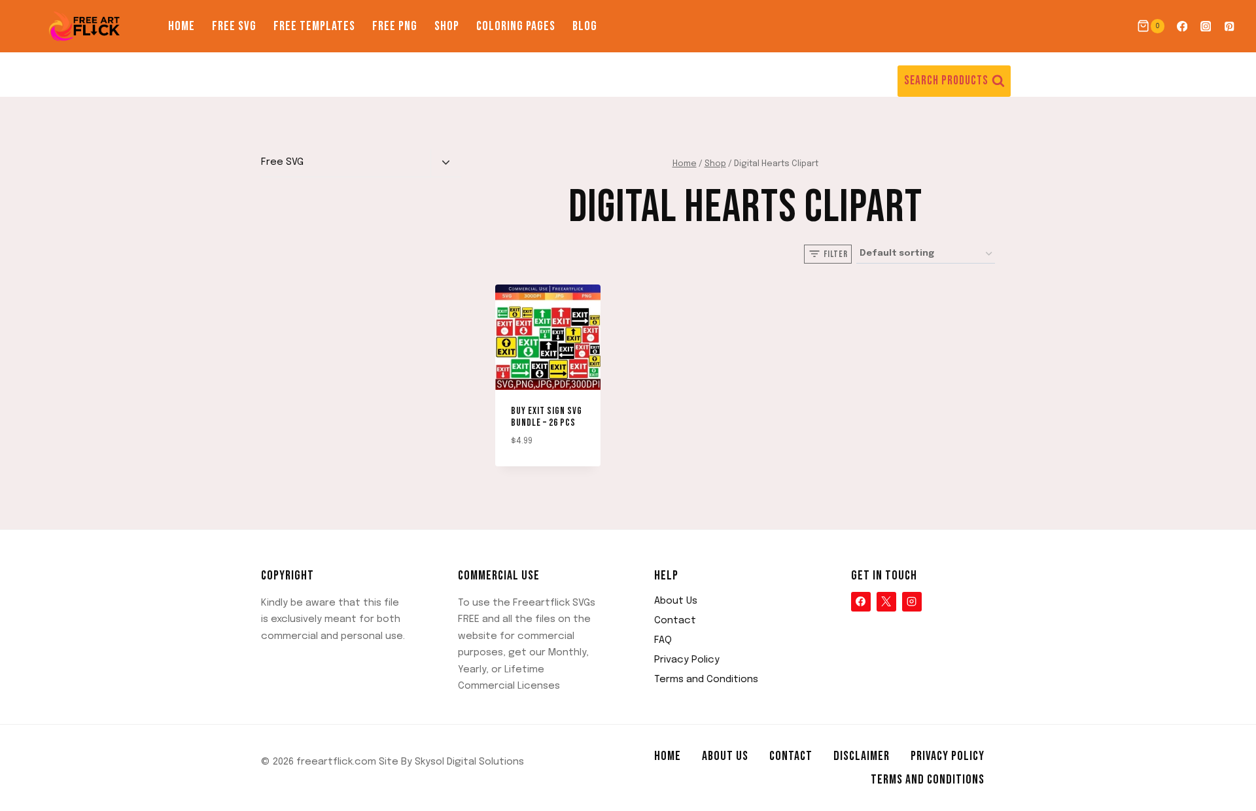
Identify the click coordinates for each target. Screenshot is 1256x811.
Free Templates (314, 26)
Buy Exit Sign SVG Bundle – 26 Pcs (546, 417)
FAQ (663, 640)
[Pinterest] (1229, 26)
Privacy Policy (687, 660)
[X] (886, 602)
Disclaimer (861, 756)
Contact (675, 620)
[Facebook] (1182, 26)
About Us (675, 601)
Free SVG (234, 26)
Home (181, 26)
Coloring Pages (515, 26)
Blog (584, 26)
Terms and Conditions (706, 679)
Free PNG (394, 26)
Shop (446, 26)
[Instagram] (1206, 26)
